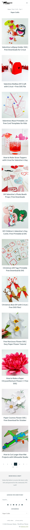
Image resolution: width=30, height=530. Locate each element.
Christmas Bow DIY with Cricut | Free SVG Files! (15, 305)
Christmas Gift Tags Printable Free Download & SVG (15, 269)
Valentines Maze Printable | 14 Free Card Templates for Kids (15, 121)
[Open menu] (27, 3)
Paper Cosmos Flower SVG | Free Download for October (15, 418)
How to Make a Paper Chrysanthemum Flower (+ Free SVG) (15, 381)
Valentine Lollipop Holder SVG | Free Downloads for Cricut (15, 48)
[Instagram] (10, 505)
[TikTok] (19, 505)
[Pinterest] (16, 505)
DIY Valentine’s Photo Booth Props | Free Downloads (15, 195)
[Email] (22, 505)
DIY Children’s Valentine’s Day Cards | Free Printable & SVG (15, 232)
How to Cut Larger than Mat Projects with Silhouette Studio (15, 455)
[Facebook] (8, 505)
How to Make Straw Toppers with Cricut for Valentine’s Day (15, 158)
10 (13, 467)
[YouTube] (13, 505)
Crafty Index (10, 520)
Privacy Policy (19, 520)
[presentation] (15, 31)
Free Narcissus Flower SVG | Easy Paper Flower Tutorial (15, 342)
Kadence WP (24, 526)
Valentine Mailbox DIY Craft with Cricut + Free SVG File (15, 85)
